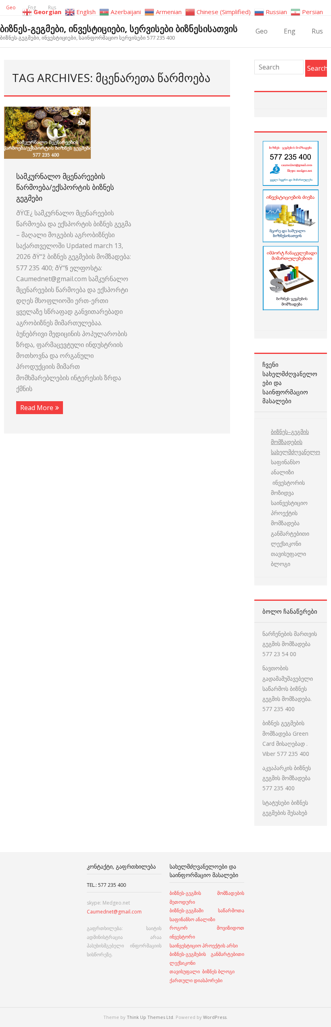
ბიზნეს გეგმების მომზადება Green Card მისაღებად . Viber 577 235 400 (285, 738)
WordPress (214, 1017)
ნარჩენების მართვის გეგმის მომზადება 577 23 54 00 (289, 644)
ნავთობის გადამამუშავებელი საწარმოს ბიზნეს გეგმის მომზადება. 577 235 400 (287, 688)
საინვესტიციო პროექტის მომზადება (289, 513)
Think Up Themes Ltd (150, 1017)
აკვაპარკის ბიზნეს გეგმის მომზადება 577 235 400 (286, 778)
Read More (36, 407)
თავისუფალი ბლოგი (288, 559)
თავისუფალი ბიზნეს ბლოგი (202, 971)
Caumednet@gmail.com (114, 911)
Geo (11, 7)
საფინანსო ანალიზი (285, 467)
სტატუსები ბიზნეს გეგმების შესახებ (285, 808)
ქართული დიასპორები (196, 980)
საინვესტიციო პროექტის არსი (204, 945)
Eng (289, 31)
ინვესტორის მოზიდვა (288, 488)
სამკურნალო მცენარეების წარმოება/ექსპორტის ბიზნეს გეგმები (65, 187)
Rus (317, 31)
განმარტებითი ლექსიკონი (290, 538)
